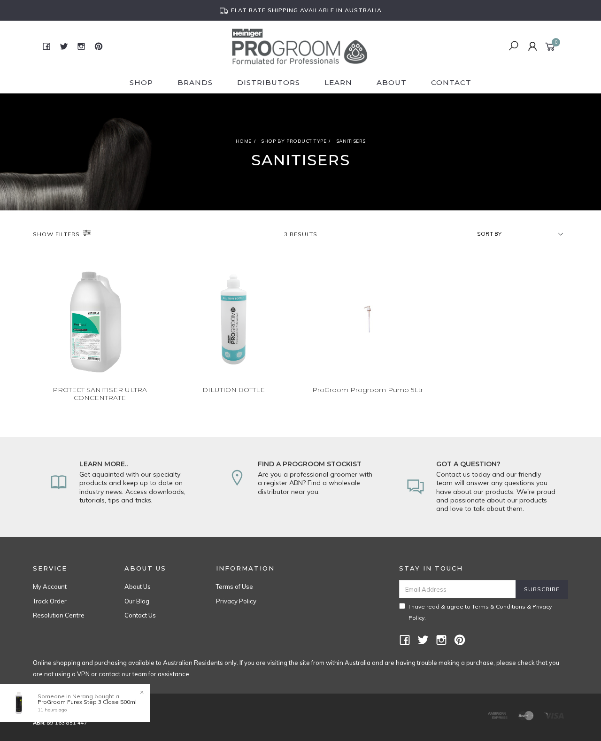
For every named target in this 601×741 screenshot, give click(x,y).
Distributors (268, 82)
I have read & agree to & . (480, 612)
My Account (50, 586)
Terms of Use (234, 586)
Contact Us (140, 615)
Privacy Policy (236, 601)
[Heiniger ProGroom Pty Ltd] (300, 45)
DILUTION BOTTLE (233, 390)
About (392, 82)
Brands (195, 82)
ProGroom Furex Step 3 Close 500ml (87, 701)
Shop (141, 82)
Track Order (50, 601)
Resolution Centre (59, 615)
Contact (451, 82)
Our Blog (136, 601)
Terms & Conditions (498, 606)
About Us (137, 586)
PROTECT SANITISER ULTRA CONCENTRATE (100, 394)
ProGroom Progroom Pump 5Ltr (367, 390)
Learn (338, 82)
